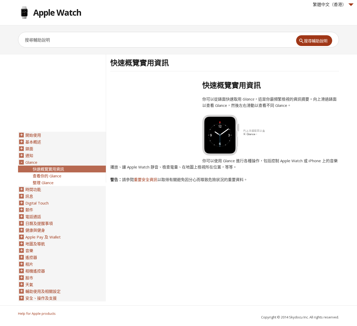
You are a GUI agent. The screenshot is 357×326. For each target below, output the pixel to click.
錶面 (29, 148)
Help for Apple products (37, 313)
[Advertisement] (154, 117)
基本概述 (33, 141)
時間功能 (33, 189)
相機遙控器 (35, 270)
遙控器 (31, 257)
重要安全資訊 (145, 179)
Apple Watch (57, 12)
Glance (31, 162)
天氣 (29, 284)
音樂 (29, 250)
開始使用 (33, 135)
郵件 (29, 209)
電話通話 (33, 216)
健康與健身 (35, 230)
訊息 (29, 196)
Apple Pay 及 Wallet (43, 237)
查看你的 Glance (47, 175)
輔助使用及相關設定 (43, 291)
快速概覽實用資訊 (48, 169)
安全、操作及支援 (41, 298)
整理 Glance (43, 182)
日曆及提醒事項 (39, 223)
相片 (29, 264)
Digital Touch (37, 203)
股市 (29, 277)
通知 (29, 155)
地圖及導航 (35, 243)
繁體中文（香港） (329, 4)
